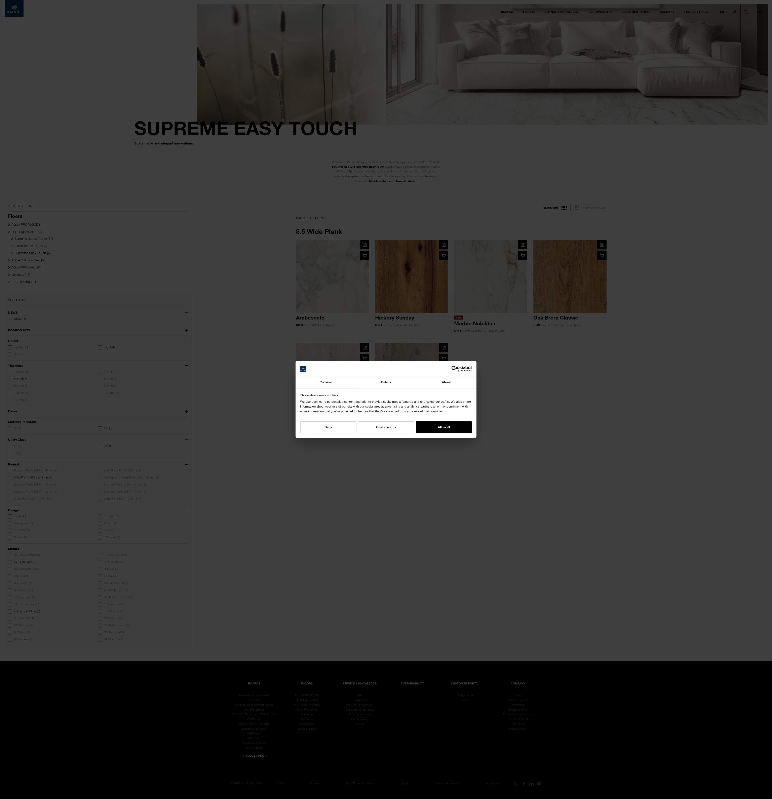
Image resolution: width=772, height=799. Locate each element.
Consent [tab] (326, 382)
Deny (328, 427)
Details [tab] (386, 382)
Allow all (444, 427)
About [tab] (446, 382)
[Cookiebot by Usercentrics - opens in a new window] (454, 369)
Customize (383, 427)
